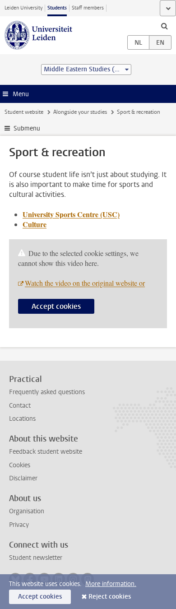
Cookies (19, 465)
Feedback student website (45, 451)
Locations (22, 418)
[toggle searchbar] (164, 26)
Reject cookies (109, 596)
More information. (110, 584)
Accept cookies (56, 306)
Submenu (27, 128)
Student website (24, 112)
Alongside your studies (80, 112)
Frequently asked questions (47, 392)
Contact (20, 405)
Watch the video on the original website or (85, 283)
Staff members (88, 8)
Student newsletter (35, 557)
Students (57, 8)
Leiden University (23, 8)
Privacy (19, 525)
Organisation (26, 511)
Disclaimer (23, 478)
